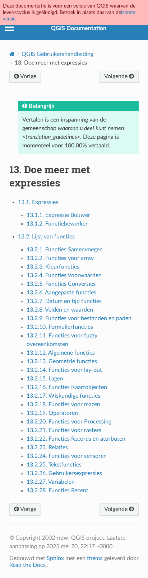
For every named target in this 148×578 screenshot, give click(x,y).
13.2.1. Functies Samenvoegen (65, 249)
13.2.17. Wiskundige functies (63, 396)
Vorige (27, 76)
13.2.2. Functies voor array (60, 258)
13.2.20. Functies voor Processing (69, 422)
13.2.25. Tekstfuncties (54, 465)
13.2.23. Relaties (47, 447)
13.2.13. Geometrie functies (62, 361)
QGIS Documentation (78, 28)
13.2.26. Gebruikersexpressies (64, 473)
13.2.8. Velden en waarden (60, 310)
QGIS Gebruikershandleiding (57, 54)
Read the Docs (27, 565)
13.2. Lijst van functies (46, 237)
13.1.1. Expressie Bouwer (58, 215)
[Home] (12, 54)
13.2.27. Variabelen (51, 482)
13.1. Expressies (38, 202)
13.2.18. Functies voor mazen (63, 404)
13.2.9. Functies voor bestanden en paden (79, 318)
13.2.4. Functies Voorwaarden (64, 275)
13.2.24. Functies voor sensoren (67, 456)
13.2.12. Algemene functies (61, 353)
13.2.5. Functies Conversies (61, 284)
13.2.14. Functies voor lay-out (64, 370)
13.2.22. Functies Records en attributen (76, 439)
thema (95, 558)
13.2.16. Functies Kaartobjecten (67, 387)
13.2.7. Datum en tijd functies (64, 301)
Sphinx (55, 558)
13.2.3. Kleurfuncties (53, 267)
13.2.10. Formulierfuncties (60, 327)
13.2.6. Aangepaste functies (61, 292)
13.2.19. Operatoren (52, 413)
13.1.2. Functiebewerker (57, 224)
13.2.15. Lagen (45, 379)
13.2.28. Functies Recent (57, 490)
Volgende (116, 76)
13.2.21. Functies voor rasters (64, 430)
